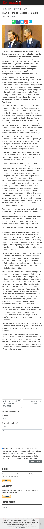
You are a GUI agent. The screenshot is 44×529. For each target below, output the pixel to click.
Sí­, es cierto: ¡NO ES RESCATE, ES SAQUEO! (11, 403)
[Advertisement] (22, 374)
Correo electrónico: (9, 423)
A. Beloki (12, 16)
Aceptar (22, 527)
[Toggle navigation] (39, 3)
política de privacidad (19, 453)
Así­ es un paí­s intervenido (36, 402)
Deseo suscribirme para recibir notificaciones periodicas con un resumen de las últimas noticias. (22, 450)
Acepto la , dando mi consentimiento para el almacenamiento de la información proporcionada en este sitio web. (20, 456)
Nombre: (5, 416)
